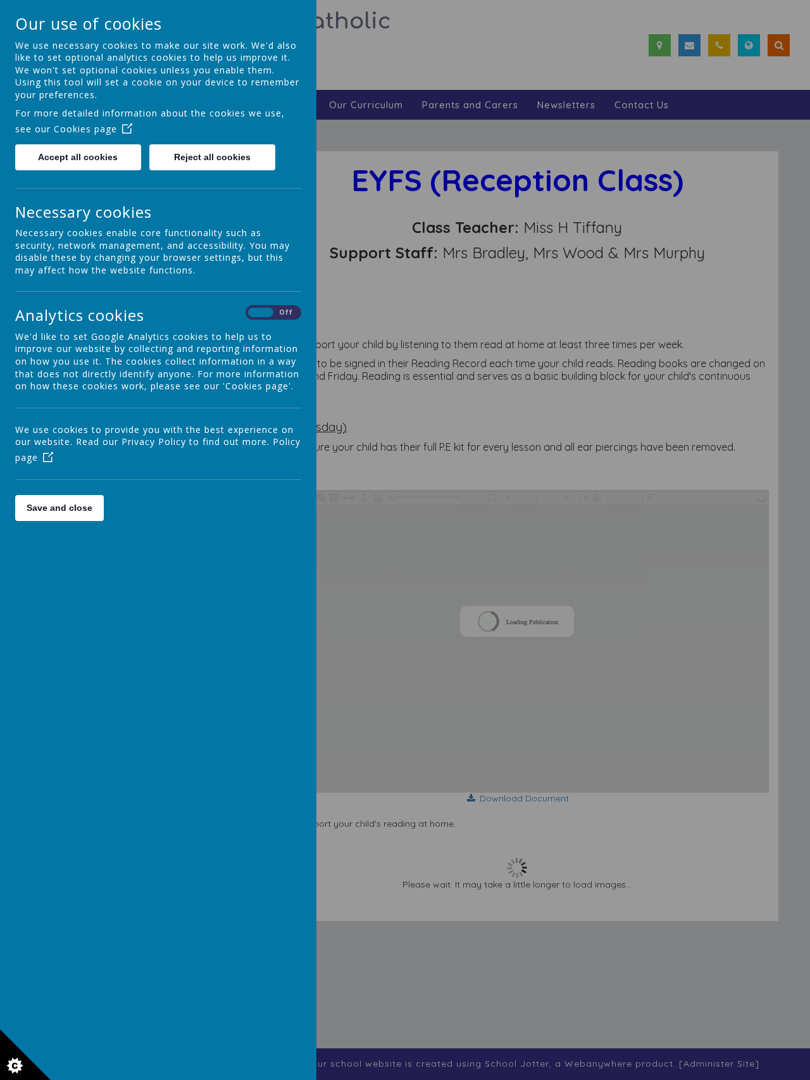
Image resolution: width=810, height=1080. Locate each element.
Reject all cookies (212, 157)
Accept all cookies (78, 157)
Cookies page (85, 129)
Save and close (59, 508)
